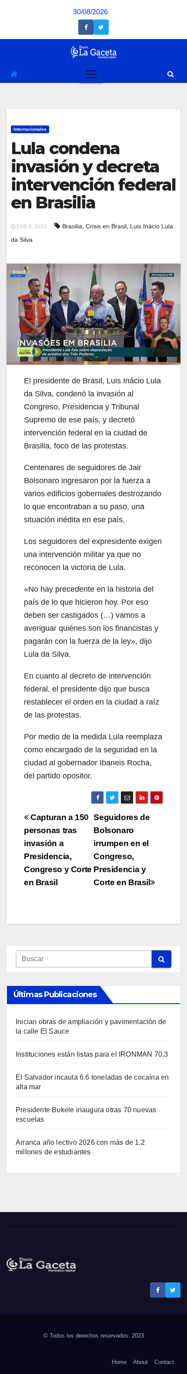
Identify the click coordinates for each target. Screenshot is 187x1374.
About (140, 1362)
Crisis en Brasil (106, 226)
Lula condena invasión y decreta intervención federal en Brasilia (93, 175)
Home (119, 1362)
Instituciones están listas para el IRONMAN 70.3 (92, 1054)
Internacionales (30, 129)
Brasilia (72, 226)
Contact (164, 1362)
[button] (170, 74)
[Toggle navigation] (91, 74)
